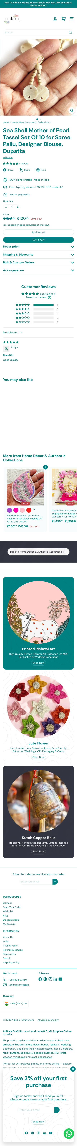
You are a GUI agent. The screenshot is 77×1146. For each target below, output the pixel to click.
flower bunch (41, 1044)
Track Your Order (12, 907)
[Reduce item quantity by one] (6, 207)
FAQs (6, 941)
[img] (10, 342)
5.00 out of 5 (48, 293)
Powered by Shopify (48, 1019)
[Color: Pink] (22, 510)
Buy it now (39, 239)
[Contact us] (69, 1133)
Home (6, 122)
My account (9, 923)
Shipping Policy (11, 962)
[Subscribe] (57, 1110)
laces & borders (63, 1048)
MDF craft (60, 1052)
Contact (7, 902)
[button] (11, 163)
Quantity (8, 201)
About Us (8, 937)
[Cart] (63, 19)
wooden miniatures (14, 1056)
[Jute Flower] (38, 706)
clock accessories (41, 1056)
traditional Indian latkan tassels (34, 1048)
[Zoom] (71, 110)
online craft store (22, 1044)
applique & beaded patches (36, 1052)
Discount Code (11, 919)
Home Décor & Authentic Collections (30, 122)
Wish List (8, 911)
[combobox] (38, 32)
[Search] (70, 32)
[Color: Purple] (9, 510)
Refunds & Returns (13, 949)
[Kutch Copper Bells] (38, 801)
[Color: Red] (28, 510)
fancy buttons (11, 1052)
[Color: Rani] (15, 510)
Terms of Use (10, 954)
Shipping (20, 224)
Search (6, 958)
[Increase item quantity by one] (18, 207)
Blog (5, 915)
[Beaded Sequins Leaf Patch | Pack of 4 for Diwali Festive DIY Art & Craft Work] (25, 498)
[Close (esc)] (73, 1069)
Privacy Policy (10, 945)
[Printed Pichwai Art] (38, 612)
